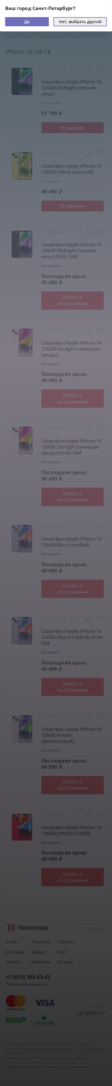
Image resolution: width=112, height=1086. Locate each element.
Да (27, 21)
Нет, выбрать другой (80, 21)
